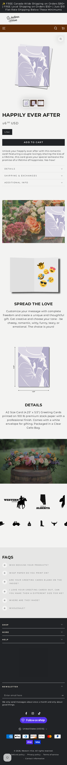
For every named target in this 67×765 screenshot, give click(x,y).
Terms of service (51, 754)
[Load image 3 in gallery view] (41, 103)
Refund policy (17, 754)
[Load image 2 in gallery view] (33, 103)
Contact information (35, 758)
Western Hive (28, 751)
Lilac (8, 133)
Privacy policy (33, 754)
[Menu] (4, 28)
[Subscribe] (63, 695)
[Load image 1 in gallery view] (26, 103)
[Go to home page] (34, 28)
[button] (55, 28)
